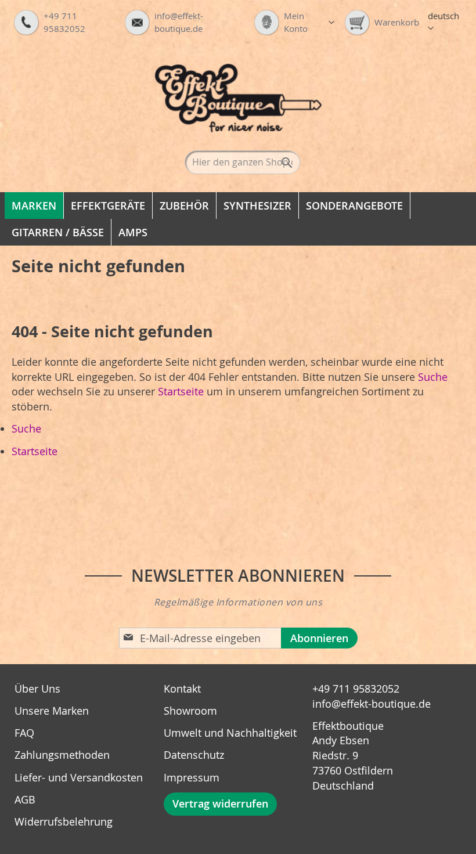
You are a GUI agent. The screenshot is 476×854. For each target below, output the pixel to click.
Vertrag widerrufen (220, 803)
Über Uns (37, 689)
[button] (447, 22)
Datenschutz (194, 755)
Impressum (191, 777)
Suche (433, 377)
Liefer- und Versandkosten (79, 777)
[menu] (238, 219)
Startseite (181, 391)
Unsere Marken (52, 711)
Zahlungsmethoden (62, 755)
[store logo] (238, 97)
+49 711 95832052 (355, 689)
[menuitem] (34, 205)
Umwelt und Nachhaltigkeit (230, 733)
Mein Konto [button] (309, 22)
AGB (25, 799)
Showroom (190, 711)
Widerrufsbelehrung (64, 821)
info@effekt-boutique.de (371, 704)
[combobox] (242, 162)
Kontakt (182, 689)
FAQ (24, 733)
